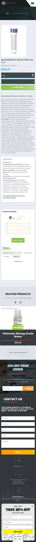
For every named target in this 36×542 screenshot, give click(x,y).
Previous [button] (15, 302)
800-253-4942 (21, 479)
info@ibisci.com (18, 466)
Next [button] (20, 302)
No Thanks (18, 537)
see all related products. (18, 352)
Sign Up (28, 388)
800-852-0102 (18, 481)
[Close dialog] (32, 506)
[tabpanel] (18, 265)
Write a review (18, 240)
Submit (18, 452)
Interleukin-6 (5, 119)
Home (7, 13)
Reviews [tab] (7, 248)
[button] (18, 223)
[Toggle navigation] (32, 3)
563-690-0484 (19, 483)
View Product (18, 327)
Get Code (18, 531)
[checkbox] (16, 256)
